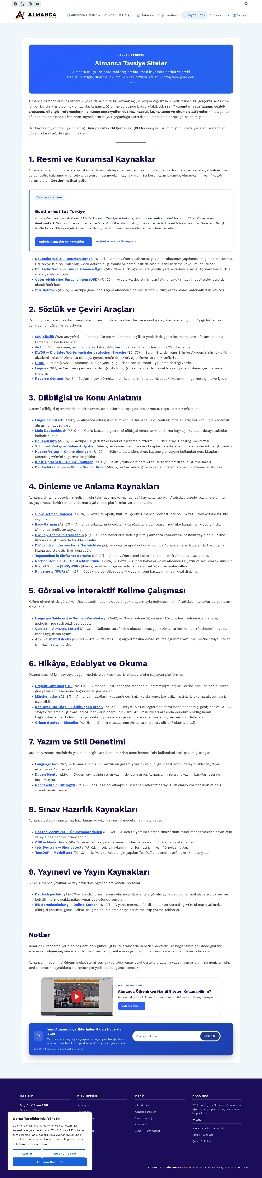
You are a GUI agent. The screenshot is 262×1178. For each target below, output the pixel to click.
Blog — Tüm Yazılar (147, 1130)
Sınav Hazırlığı (143, 1118)
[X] (22, 4)
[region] (50, 1141)
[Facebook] (15, 4)
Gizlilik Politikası (202, 1134)
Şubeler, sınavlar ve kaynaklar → (63, 241)
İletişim (242, 15)
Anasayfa (83, 1105)
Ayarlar (27, 1153)
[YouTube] (37, 4)
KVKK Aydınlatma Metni (207, 1128)
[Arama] (246, 4)
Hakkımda (221, 15)
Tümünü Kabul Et (50, 1162)
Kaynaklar (141, 1124)
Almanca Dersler (145, 1111)
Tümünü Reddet (64, 1153)
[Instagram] (30, 4)
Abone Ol (209, 1036)
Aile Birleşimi (143, 1105)
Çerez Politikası (202, 1141)
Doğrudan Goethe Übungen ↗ (116, 241)
